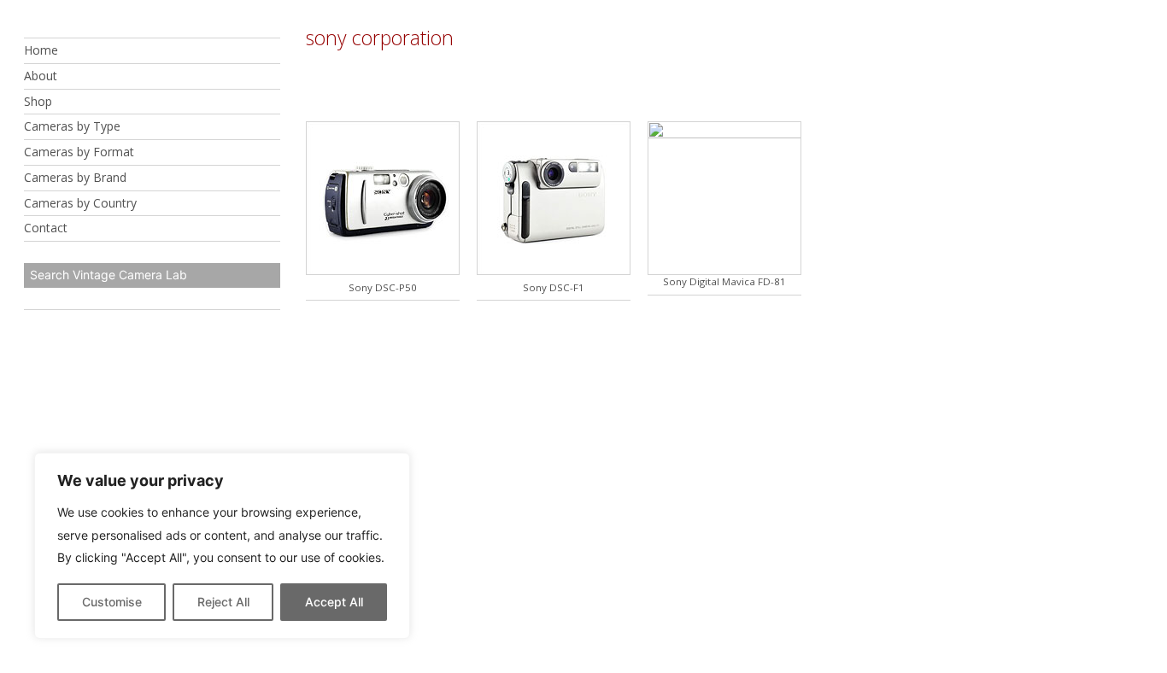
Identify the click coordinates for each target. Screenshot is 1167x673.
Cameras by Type (72, 126)
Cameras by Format (79, 151)
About (40, 75)
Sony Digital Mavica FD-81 (724, 281)
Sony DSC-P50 (383, 287)
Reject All (223, 601)
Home (41, 50)
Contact (45, 227)
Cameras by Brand (75, 177)
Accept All (334, 601)
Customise (112, 601)
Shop (38, 101)
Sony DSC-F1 (553, 287)
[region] (222, 546)
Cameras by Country (80, 203)
